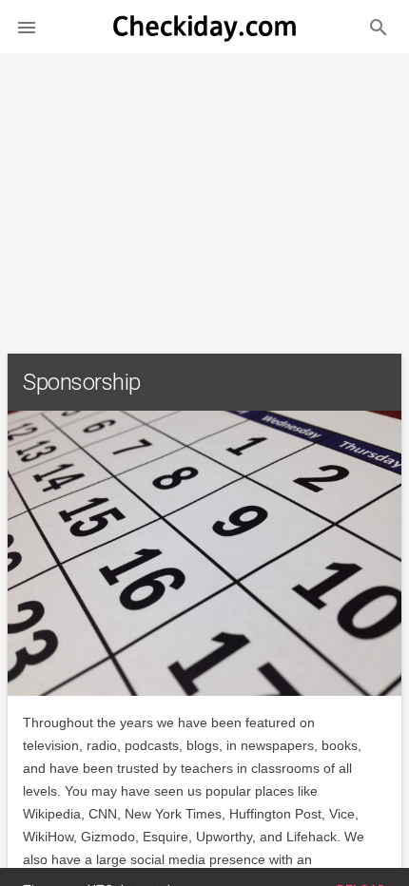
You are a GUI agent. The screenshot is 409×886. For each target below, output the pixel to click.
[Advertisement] (204, 196)
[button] (26, 26)
